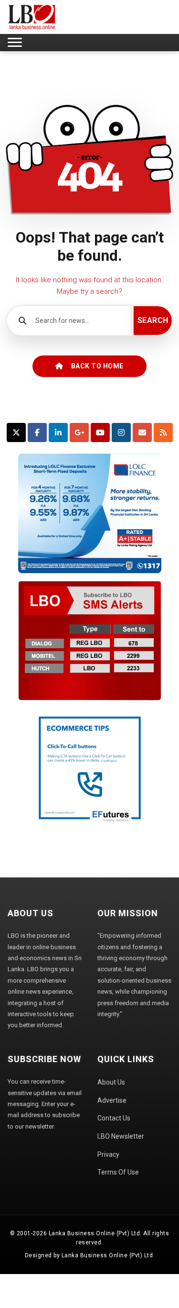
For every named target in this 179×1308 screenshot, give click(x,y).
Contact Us (113, 1118)
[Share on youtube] (100, 432)
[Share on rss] (163, 432)
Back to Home (97, 366)
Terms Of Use (118, 1172)
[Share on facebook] (37, 432)
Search (152, 320)
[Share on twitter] (16, 432)
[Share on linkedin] (58, 432)
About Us (111, 1082)
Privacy (108, 1154)
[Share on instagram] (121, 432)
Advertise (111, 1100)
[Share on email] (142, 432)
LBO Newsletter (120, 1136)
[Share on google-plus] (79, 432)
